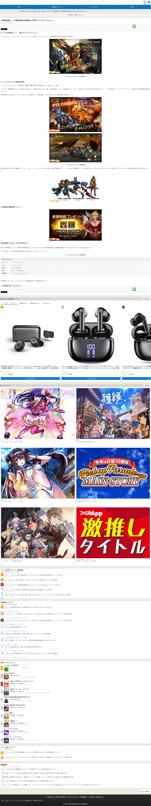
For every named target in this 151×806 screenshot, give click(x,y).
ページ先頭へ (146, 791)
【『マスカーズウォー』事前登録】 (75, 76)
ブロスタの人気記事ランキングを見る (10, 644)
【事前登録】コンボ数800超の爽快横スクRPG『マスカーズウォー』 (70, 11)
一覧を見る (147, 299)
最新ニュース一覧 (46, 11)
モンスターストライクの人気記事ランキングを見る (13, 650)
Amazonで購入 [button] (30, 378)
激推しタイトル (79, 15)
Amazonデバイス (35, 303)
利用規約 (57, 797)
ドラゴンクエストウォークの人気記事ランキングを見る (14, 617)
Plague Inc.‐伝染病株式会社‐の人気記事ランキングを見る (14, 637)
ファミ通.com (91, 797)
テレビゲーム (46, 303)
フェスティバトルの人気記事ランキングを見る (12, 624)
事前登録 (70, 15)
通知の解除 (83, 797)
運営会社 (63, 797)
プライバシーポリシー (73, 797)
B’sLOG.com (99, 797)
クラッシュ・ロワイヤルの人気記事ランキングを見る (13, 631)
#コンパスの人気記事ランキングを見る (10, 611)
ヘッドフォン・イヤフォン (9, 303)
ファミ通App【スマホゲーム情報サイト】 (29, 11)
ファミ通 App (6, 2)
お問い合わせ (50, 797)
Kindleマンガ (23, 303)
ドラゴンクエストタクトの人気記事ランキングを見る (13, 657)
